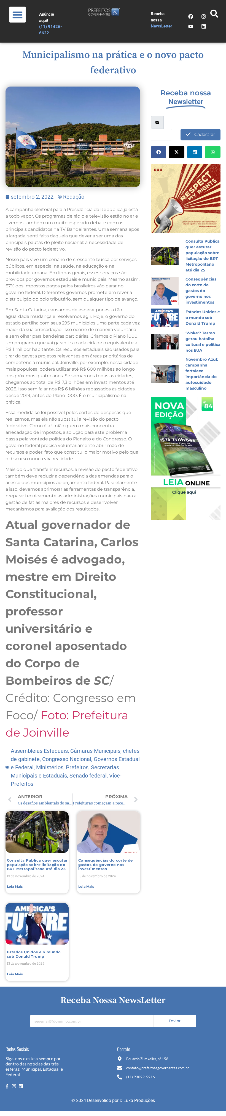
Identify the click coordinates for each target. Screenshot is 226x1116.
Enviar (175, 1021)
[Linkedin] (204, 26)
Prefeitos (77, 767)
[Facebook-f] (7, 1086)
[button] (17, 15)
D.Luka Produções (137, 1100)
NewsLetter (161, 26)
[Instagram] (204, 16)
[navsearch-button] (214, 15)
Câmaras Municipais (95, 751)
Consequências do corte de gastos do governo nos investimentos (105, 864)
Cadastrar (204, 134)
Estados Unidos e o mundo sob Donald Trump (34, 954)
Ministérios (49, 767)
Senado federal (88, 775)
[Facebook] (191, 16)
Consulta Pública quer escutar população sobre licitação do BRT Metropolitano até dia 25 (37, 864)
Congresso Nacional (66, 759)
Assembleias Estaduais (39, 751)
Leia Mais (15, 886)
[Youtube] (191, 26)
